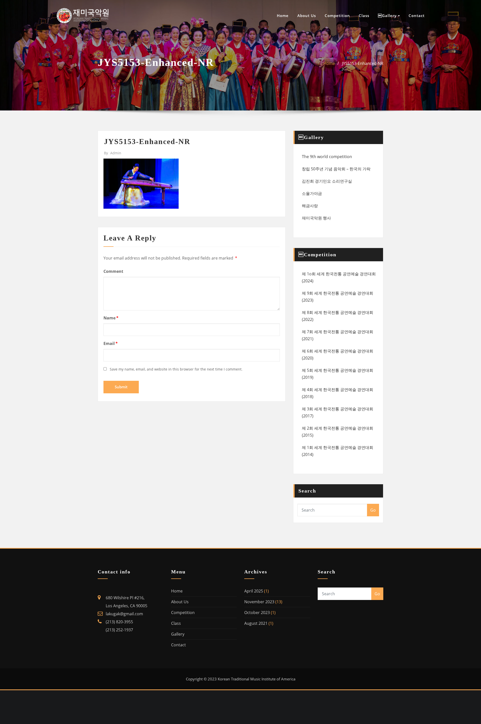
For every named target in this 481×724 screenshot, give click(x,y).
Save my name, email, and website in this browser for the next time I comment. (176, 369)
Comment (113, 271)
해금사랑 (310, 205)
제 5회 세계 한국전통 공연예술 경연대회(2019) (337, 374)
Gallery (388, 15)
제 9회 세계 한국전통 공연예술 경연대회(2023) (337, 296)
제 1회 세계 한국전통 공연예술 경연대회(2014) (337, 451)
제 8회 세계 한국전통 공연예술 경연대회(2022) (337, 316)
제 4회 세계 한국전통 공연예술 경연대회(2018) (337, 393)
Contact (417, 15)
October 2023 (257, 612)
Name (110, 318)
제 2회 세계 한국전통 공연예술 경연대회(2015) (337, 431)
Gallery (177, 634)
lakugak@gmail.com (124, 614)
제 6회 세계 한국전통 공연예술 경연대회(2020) (337, 354)
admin (112, 153)
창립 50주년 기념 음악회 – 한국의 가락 (336, 169)
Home (283, 15)
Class (364, 15)
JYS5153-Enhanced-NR (362, 63)
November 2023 (259, 602)
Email (110, 343)
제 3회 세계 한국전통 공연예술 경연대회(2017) (337, 412)
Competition (337, 15)
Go (373, 510)
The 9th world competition (327, 156)
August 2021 (256, 623)
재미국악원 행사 (316, 218)
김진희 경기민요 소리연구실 (327, 181)
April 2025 (253, 591)
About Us (306, 15)
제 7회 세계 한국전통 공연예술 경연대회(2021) (337, 335)
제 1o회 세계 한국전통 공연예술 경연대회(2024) (339, 277)
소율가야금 (312, 193)
